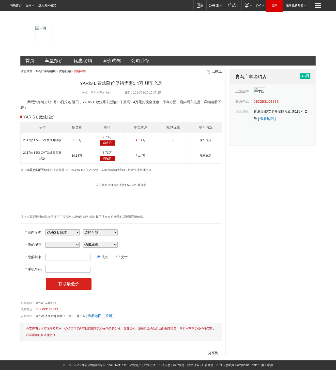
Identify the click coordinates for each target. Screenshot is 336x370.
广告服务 (208, 365)
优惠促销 (83, 60)
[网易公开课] (215, 5)
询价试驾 (111, 60)
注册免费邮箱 (295, 5)
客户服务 (179, 365)
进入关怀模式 (47, 5)
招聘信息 (164, 365)
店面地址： (27, 316)
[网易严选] (232, 5)
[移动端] (199, 5)
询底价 (107, 143)
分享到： (215, 353)
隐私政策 (193, 365)
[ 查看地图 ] (95, 316)
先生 (105, 257)
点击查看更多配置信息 (35, 170)
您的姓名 (33, 257)
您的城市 (33, 245)
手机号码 (33, 269)
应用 (28, 5)
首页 (30, 60)
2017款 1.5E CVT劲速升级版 (42, 140)
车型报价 (54, 60)
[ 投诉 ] (109, 316)
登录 (275, 5)
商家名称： (27, 303)
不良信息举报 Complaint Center (237, 365)
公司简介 (135, 365)
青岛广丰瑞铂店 (45, 71)
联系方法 (150, 365)
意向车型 (33, 232)
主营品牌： (244, 91)
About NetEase (117, 365)
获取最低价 (68, 284)
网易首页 (16, 5)
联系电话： (27, 309)
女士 (124, 257)
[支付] (247, 5)
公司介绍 (140, 60)
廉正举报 (267, 365)
